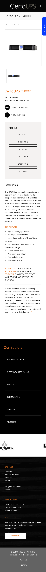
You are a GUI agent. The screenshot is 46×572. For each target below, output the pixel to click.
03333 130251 (10, 489)
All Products (12, 24)
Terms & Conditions (13, 507)
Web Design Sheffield (28, 554)
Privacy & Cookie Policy (14, 504)
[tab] (23, 185)
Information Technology (18, 372)
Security (11, 409)
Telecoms (11, 422)
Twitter (23, 560)
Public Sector (13, 397)
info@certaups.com (13, 486)
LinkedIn (23, 565)
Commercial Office (15, 359)
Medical (11, 384)
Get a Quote (44, 26)
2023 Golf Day (11, 510)
